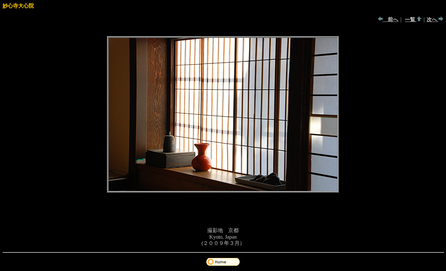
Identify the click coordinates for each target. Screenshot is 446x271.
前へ (390, 19)
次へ (432, 19)
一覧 (411, 19)
